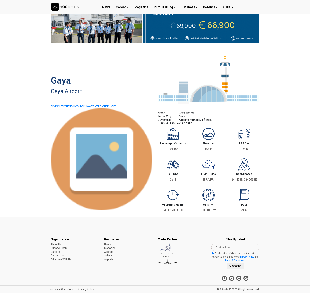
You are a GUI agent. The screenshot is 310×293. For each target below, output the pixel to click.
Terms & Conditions (235, 260)
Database (188, 7)
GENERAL (56, 106)
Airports (109, 259)
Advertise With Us (61, 259)
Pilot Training (164, 7)
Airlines (108, 255)
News (106, 7)
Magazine (141, 7)
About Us (56, 244)
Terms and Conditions (61, 289)
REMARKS (111, 106)
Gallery (228, 7)
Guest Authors (59, 248)
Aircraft (108, 251)
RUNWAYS (88, 106)
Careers (55, 251)
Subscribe (235, 266)
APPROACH (100, 106)
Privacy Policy (247, 256)
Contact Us (57, 255)
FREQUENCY (67, 106)
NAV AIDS (78, 106)
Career (121, 7)
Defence (209, 7)
